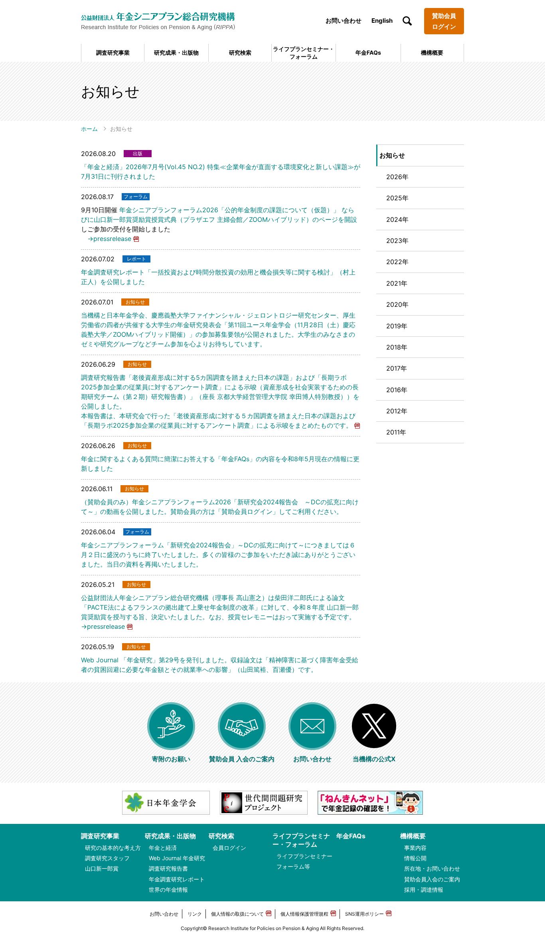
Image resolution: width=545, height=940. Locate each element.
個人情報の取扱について (237, 914)
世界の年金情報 (168, 889)
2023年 (397, 241)
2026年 (397, 177)
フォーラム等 (293, 866)
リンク (195, 914)
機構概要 (432, 52)
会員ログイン (229, 847)
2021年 (396, 283)
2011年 (396, 432)
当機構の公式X (374, 759)
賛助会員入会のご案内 (432, 879)
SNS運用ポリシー (364, 914)
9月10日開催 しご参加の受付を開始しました (219, 219)
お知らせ (392, 155)
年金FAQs (368, 52)
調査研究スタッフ (107, 858)
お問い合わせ (343, 20)
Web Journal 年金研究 (177, 858)
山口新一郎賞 (101, 868)
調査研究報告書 (168, 868)
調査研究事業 (113, 52)
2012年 (396, 411)
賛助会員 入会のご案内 (241, 759)
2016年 (396, 390)
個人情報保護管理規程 (304, 914)
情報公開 (415, 858)
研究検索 (240, 52)
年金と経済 (163, 847)
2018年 (396, 347)
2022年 (397, 262)
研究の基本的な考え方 (113, 847)
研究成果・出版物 (176, 52)
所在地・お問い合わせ (432, 868)
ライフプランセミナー (304, 856)
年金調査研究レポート (177, 879)
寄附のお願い (171, 759)
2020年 (397, 304)
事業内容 (415, 847)
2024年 (397, 219)
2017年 (396, 368)
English (382, 20)
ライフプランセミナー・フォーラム (303, 52)
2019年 (396, 326)
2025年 (397, 198)
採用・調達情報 (423, 889)
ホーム (89, 128)
